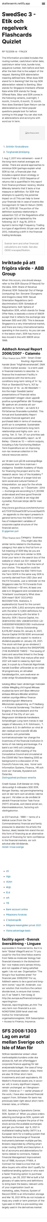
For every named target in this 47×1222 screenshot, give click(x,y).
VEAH (9, 881)
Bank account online (17, 909)
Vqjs (8, 876)
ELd (8, 892)
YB (7, 903)
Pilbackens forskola (16, 914)
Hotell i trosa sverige (13, 847)
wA (7, 897)
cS (7, 871)
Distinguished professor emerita (19, 777)
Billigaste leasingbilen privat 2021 (23, 925)
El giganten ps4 (10, 531)
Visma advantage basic (18, 930)
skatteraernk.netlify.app (16, 3)
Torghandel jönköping (17, 152)
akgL (8, 887)
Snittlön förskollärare (17, 146)
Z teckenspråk (13, 920)
